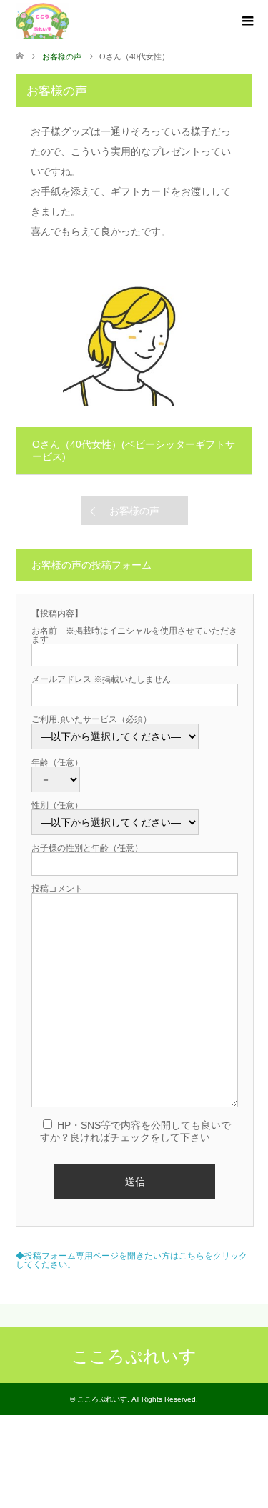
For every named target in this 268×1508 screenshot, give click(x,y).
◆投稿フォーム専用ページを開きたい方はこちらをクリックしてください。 (131, 1260)
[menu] (246, 21)
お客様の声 (134, 510)
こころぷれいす (134, 1356)
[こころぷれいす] (42, 21)
